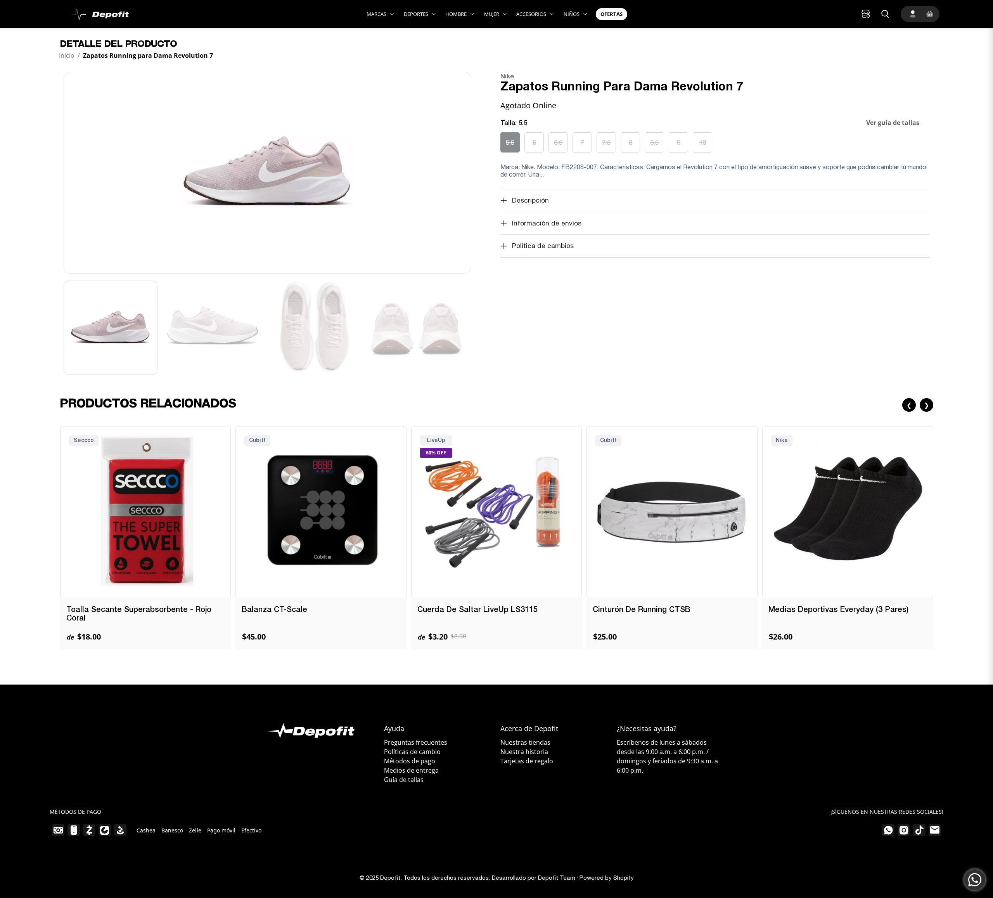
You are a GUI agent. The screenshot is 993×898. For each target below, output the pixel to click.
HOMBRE (456, 13)
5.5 (510, 142)
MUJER (491, 13)
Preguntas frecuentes (415, 742)
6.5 (558, 142)
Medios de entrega (411, 770)
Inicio (66, 55)
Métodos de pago (409, 761)
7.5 (606, 142)
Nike (507, 77)
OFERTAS (611, 13)
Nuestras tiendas (525, 742)
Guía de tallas (404, 779)
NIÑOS (572, 13)
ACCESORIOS (531, 13)
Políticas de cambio (412, 751)
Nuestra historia (524, 751)
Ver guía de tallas (892, 122)
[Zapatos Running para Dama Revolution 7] (267, 172)
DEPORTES (416, 13)
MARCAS (376, 13)
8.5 (654, 142)
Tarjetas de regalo (526, 761)
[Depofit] (95, 14)
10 (702, 142)
